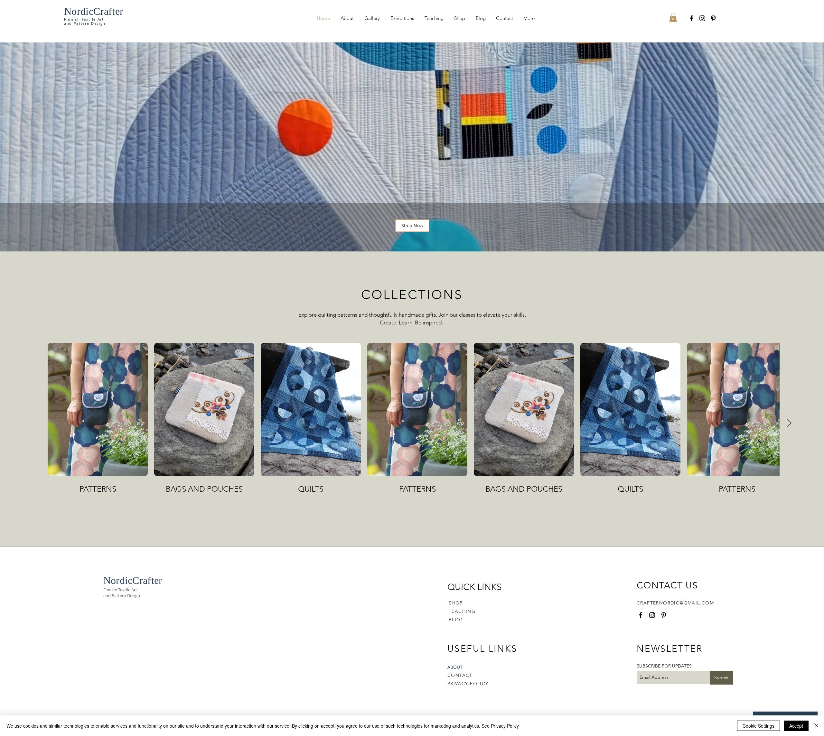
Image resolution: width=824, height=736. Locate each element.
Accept (796, 725)
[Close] (816, 726)
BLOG (456, 619)
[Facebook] (691, 18)
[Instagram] (702, 18)
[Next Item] (789, 423)
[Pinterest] (713, 18)
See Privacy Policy (500, 725)
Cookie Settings (758, 725)
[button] (673, 17)
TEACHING (462, 611)
